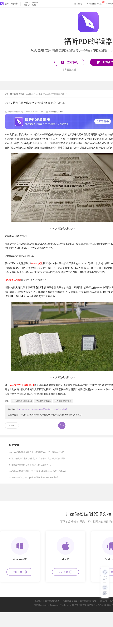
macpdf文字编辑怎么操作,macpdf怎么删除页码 (30, 465)
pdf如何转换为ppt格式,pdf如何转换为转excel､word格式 (33, 477)
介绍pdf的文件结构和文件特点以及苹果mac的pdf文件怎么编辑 (37, 458)
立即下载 (17, 572)
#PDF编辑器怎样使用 (63, 401)
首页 (6, 94)
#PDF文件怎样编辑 (43, 401)
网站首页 (78, 3)
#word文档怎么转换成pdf (22, 401)
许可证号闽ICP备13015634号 (84, 605)
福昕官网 (103, 601)
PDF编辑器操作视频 (88, 601)
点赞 (13, 425)
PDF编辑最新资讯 (70, 601)
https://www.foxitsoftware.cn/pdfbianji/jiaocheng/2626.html (42, 409)
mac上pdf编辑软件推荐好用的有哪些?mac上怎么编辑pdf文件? (36, 452)
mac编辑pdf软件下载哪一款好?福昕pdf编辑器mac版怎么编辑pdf (37, 471)
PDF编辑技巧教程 (94, 3)
